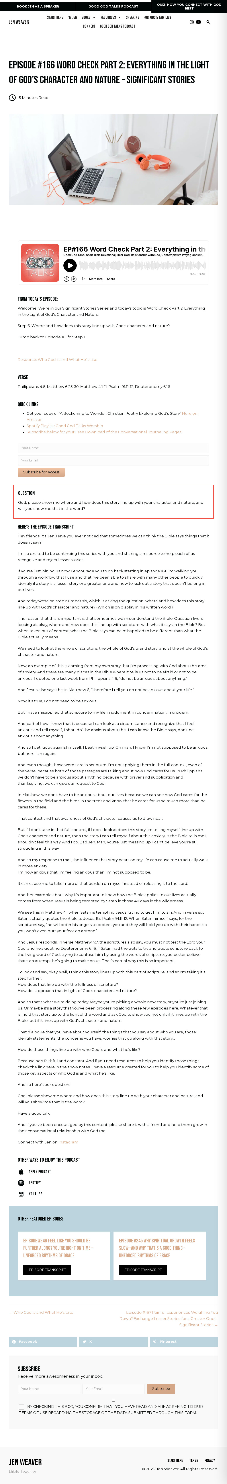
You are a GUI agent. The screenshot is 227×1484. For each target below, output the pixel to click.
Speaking (132, 17)
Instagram (68, 1142)
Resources (108, 17)
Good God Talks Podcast (117, 26)
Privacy (210, 1460)
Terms (193, 1460)
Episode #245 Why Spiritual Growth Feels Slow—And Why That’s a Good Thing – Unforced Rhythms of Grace (157, 1248)
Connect (89, 26)
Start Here (55, 17)
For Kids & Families (157, 17)
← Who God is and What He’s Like (41, 1312)
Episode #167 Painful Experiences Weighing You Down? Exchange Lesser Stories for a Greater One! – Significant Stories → (168, 1318)
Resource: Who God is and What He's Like (57, 359)
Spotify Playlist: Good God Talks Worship (65, 426)
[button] (192, 22)
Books (86, 17)
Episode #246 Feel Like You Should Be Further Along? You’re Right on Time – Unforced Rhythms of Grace (58, 1248)
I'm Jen (72, 17)
